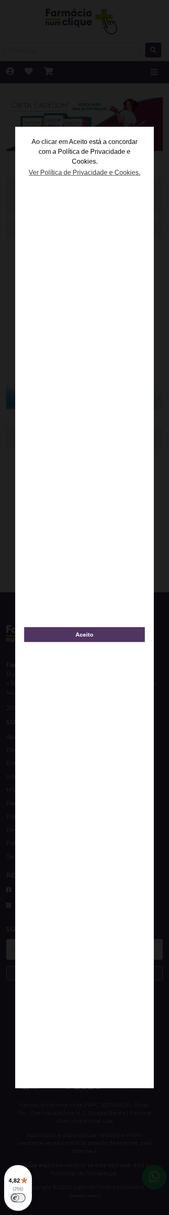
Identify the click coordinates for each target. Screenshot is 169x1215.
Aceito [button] (84, 634)
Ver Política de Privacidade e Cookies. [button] (84, 172)
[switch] (18, 1197)
